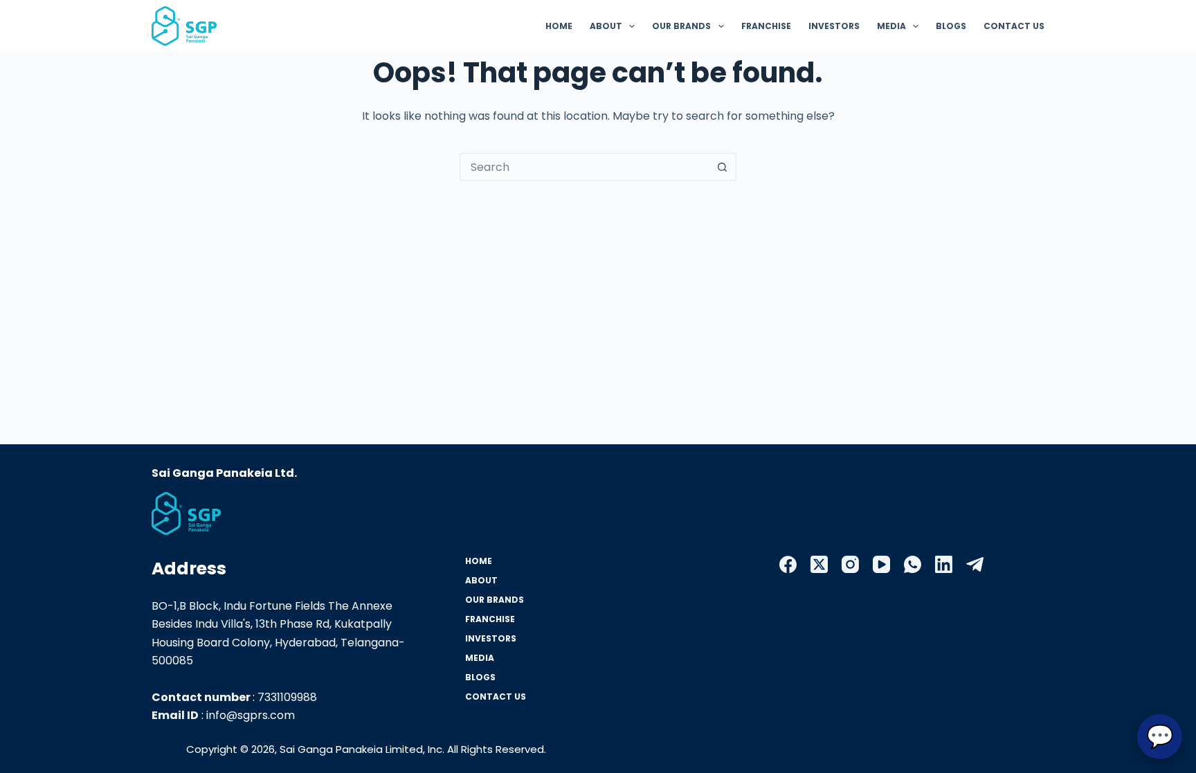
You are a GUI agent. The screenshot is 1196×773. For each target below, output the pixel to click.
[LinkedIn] (943, 564)
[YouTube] (881, 564)
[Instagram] (850, 564)
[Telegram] (975, 564)
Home (558, 26)
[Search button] (722, 167)
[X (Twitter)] (819, 564)
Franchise (766, 26)
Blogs (951, 26)
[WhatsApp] (912, 564)
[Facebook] (788, 564)
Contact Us (1014, 26)
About (606, 26)
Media (891, 26)
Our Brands (681, 26)
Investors (834, 26)
